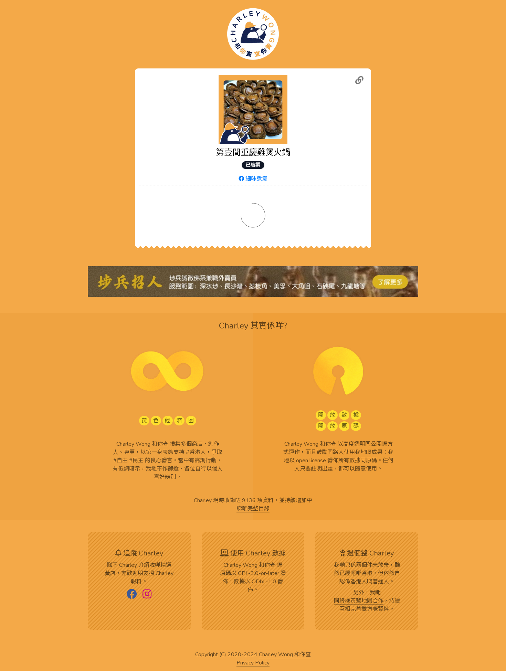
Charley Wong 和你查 (285, 654)
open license (311, 460)
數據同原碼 (363, 460)
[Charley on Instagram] (147, 594)
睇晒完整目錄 (253, 509)
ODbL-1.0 (264, 581)
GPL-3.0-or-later (258, 573)
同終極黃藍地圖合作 (358, 601)
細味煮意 (255, 179)
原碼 (225, 573)
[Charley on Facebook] (132, 594)
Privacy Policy (253, 663)
